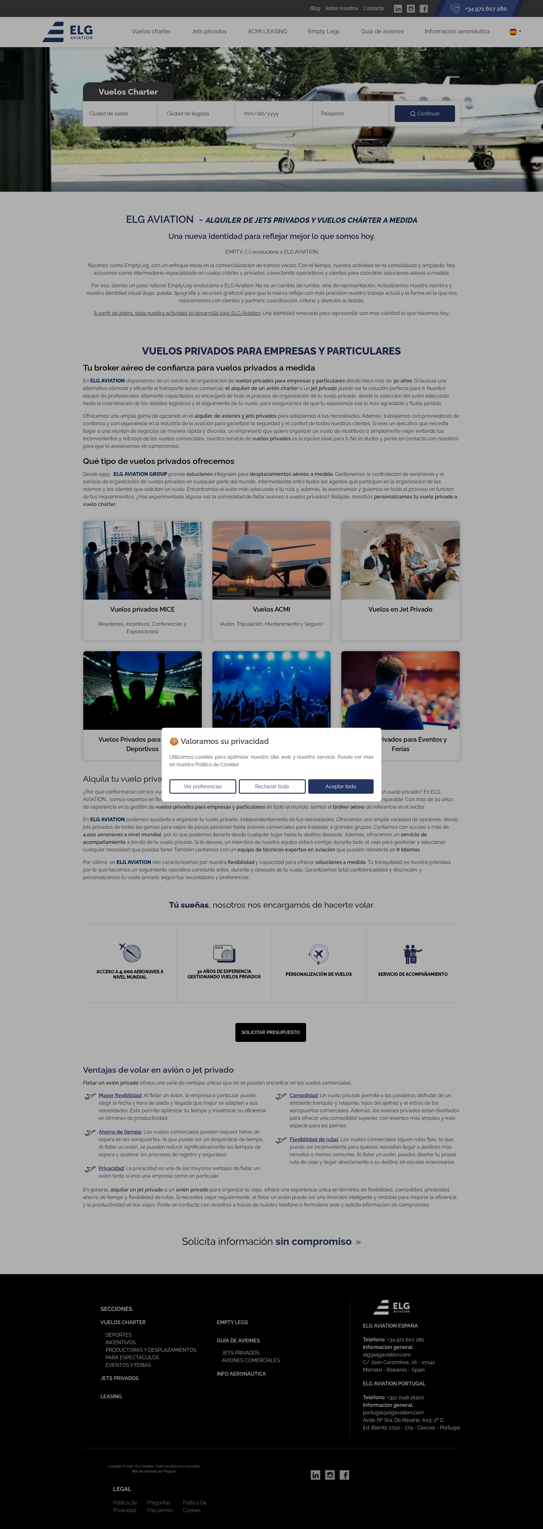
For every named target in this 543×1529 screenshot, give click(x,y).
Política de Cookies (217, 764)
